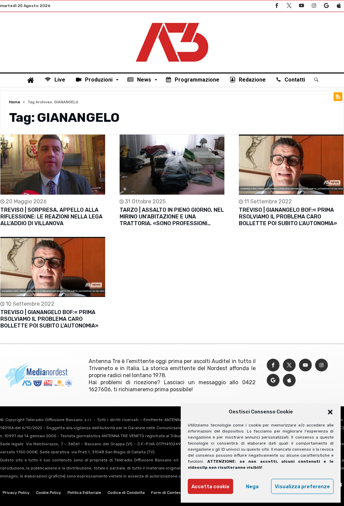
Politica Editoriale (84, 492)
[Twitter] (289, 5)
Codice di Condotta (126, 492)
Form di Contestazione (173, 492)
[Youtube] (301, 5)
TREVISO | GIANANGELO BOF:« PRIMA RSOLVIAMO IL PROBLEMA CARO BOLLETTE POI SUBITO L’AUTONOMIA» (288, 216)
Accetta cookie (210, 487)
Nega (252, 487)
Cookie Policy (48, 492)
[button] (330, 412)
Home (14, 102)
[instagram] (313, 5)
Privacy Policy (16, 492)
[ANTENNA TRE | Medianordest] (172, 22)
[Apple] (338, 5)
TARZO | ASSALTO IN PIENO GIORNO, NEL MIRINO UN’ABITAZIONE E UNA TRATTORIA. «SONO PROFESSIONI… (172, 216)
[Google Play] (326, 5)
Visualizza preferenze (302, 487)
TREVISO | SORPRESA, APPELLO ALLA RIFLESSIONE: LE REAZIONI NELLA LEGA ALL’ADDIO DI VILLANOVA (51, 216)
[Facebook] (276, 5)
